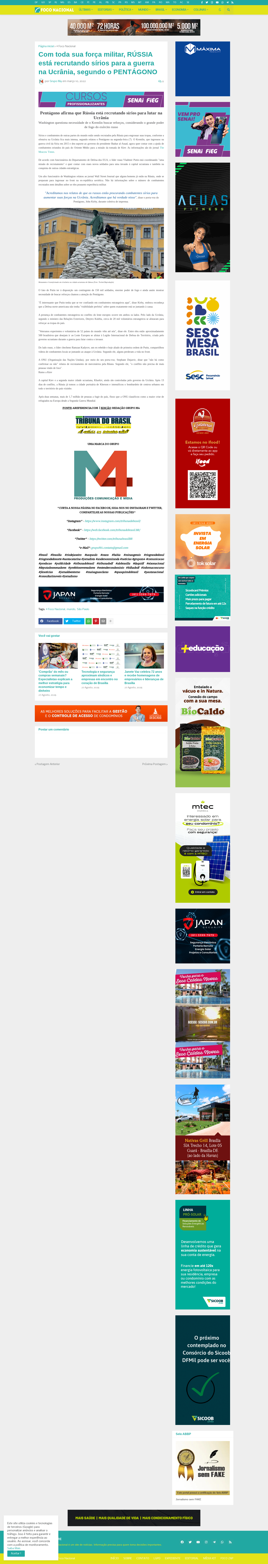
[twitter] (207, 2)
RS (126, 2)
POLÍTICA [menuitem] (125, 9)
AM (147, 2)
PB (107, 2)
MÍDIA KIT (209, 1558)
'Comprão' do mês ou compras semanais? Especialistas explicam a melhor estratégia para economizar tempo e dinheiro (55, 681)
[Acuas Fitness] (134, 1518)
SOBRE (127, 1558)
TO (174, 2)
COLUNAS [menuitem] (200, 9)
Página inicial (46, 46)
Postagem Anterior (48, 764)
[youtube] (217, 2)
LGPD (157, 1558)
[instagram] (212, 2)
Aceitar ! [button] (16, 1553)
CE (82, 2)
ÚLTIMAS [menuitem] (85, 9)
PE (94, 2)
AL (100, 2)
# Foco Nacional (65, 46)
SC (113, 2)
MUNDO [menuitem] (143, 9)
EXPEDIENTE (172, 1558)
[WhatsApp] (89, 621)
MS (133, 2)
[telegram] (227, 2)
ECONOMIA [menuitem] (179, 9)
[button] (220, 10)
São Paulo (83, 609)
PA (153, 2)
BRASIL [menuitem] (160, 9)
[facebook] (182, 1542)
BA (75, 2)
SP (49, 2)
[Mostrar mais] (110, 621)
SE (188, 2)
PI (88, 2)
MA (168, 2)
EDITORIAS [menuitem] (105, 9)
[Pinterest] (96, 621)
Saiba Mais (13, 1548)
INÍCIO (114, 1558)
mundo (71, 609)
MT (139, 2)
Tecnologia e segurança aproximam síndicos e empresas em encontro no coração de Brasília (99, 677)
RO (160, 2)
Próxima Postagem (154, 764)
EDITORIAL (192, 1558)
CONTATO (142, 1558)
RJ (56, 2)
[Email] (103, 621)
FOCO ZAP (227, 1558)
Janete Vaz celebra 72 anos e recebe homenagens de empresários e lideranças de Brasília (144, 677)
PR (120, 2)
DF (36, 2)
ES (69, 2)
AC (181, 2)
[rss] (232, 2)
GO (43, 2)
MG (62, 2)
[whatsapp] (223, 2)
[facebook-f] (202, 2)
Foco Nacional (66, 1558)
